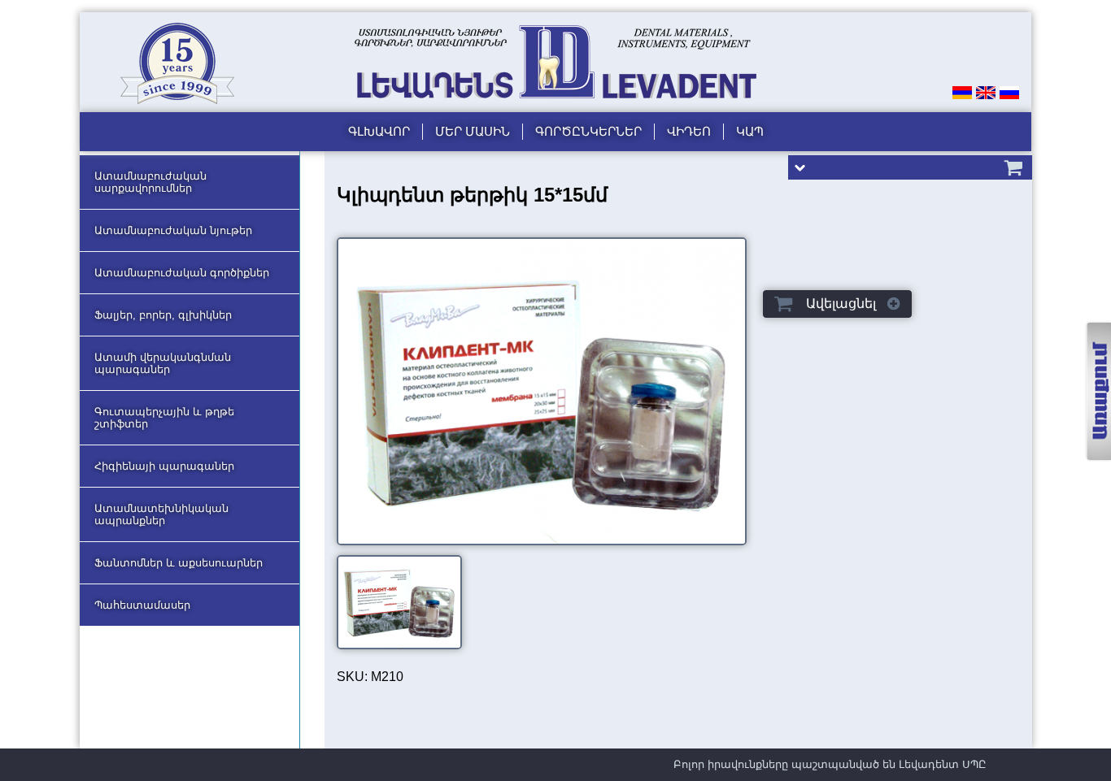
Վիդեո (689, 131)
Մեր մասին (472, 131)
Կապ (750, 131)
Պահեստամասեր (142, 605)
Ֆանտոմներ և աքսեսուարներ (178, 563)
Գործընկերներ (588, 131)
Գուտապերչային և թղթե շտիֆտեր (164, 418)
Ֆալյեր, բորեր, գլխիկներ (163, 315)
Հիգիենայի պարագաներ (164, 466)
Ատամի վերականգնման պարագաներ (162, 363)
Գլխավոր (379, 131)
